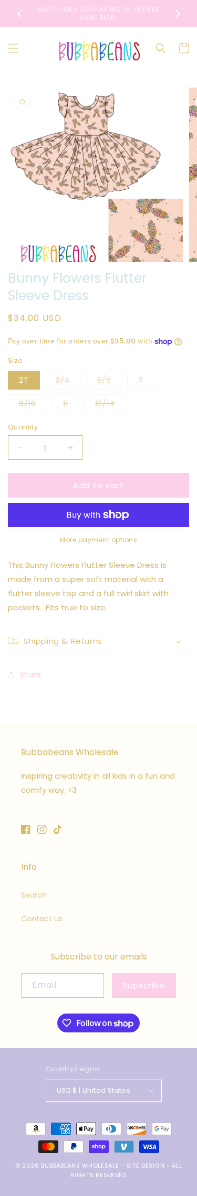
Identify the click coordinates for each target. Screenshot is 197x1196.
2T (24, 380)
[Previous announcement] (19, 13)
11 (71, 405)
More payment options (98, 539)
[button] (13, 48)
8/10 (33, 405)
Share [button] (30, 674)
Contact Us (42, 918)
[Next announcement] (177, 13)
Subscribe (143, 985)
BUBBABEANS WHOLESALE (80, 1165)
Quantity (23, 427)
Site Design (146, 1165)
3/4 (68, 382)
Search (34, 895)
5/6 (109, 382)
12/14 (110, 405)
